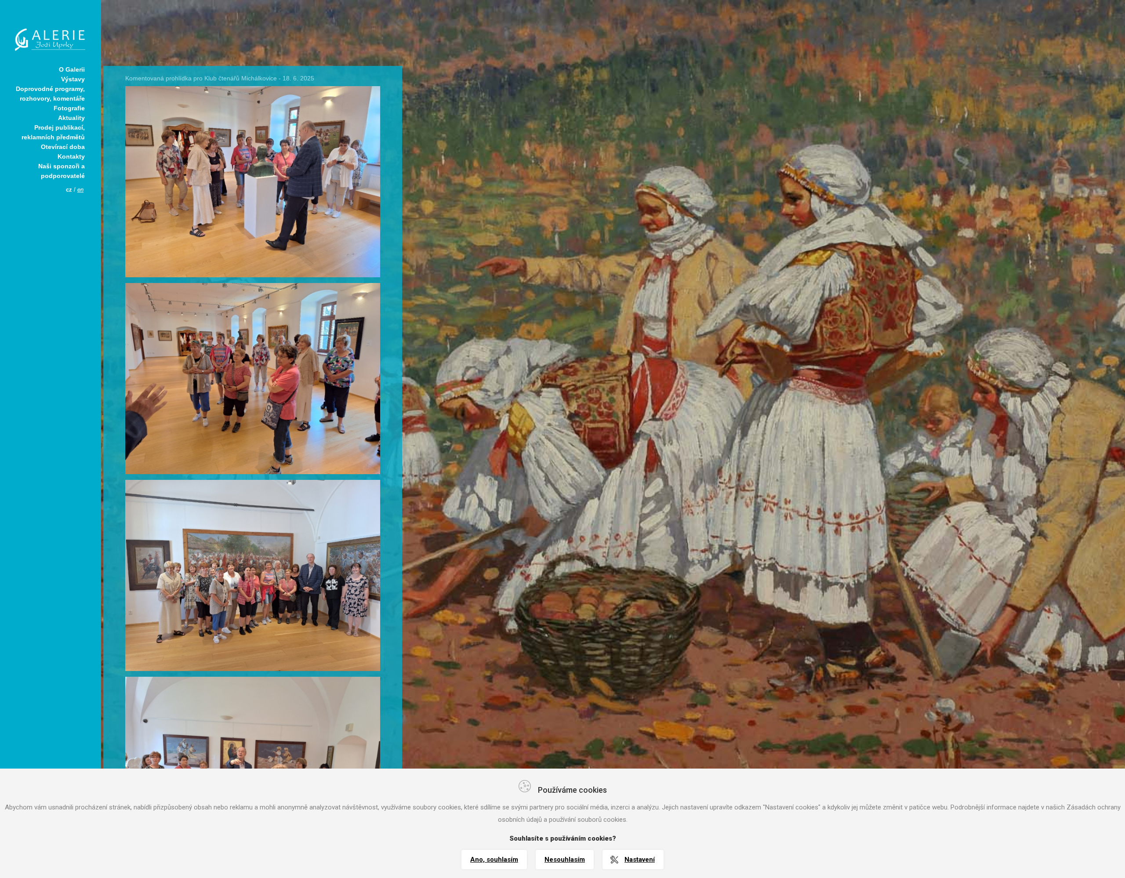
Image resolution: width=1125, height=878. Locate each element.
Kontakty (71, 156)
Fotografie (69, 108)
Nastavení (639, 859)
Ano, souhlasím (494, 859)
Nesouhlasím (564, 859)
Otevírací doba (63, 146)
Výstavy (73, 79)
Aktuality (71, 117)
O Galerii (72, 69)
